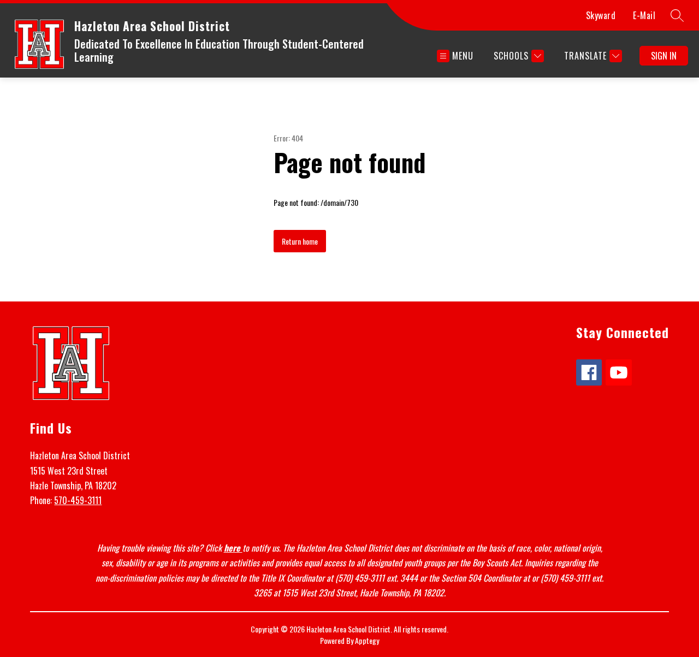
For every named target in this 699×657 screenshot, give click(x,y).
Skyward (601, 15)
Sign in (664, 55)
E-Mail (644, 15)
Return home (300, 241)
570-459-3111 (78, 500)
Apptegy (367, 640)
